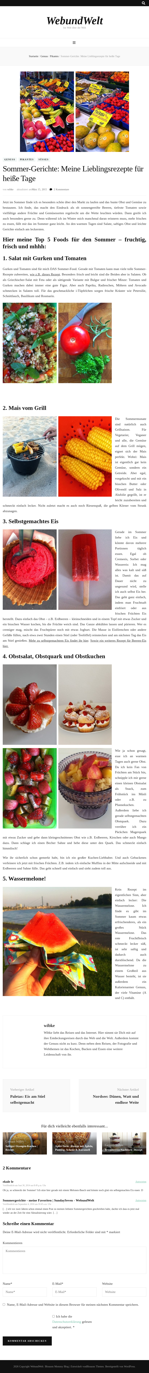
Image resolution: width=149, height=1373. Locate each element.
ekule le (8, 1181)
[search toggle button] (143, 3)
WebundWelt (74, 21)
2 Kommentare (61, 189)
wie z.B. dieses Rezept (45, 274)
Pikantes (27, 159)
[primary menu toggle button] (74, 42)
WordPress (129, 1366)
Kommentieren (12, 1243)
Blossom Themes (95, 1366)
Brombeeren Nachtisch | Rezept (123, 1149)
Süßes (44, 159)
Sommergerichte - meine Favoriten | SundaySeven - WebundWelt (48, 1200)
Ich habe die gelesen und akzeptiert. (72, 1322)
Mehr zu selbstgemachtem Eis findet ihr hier (58, 640)
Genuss (9, 159)
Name (7, 1283)
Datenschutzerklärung (67, 1322)
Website (107, 1283)
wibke (10, 189)
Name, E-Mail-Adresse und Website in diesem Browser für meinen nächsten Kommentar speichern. (73, 1304)
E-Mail (57, 1283)
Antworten (140, 1181)
